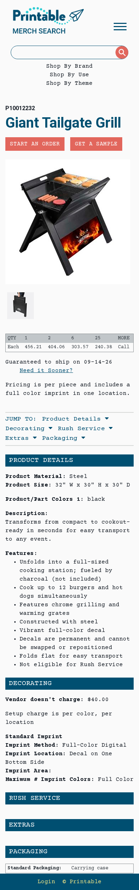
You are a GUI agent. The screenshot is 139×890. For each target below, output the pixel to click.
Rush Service (83, 428)
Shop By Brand (69, 66)
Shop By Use (69, 75)
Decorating (26, 428)
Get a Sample (96, 144)
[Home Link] (48, 21)
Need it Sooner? (46, 370)
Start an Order (35, 144)
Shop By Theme (69, 83)
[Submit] (121, 52)
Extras (19, 438)
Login (46, 882)
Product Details (73, 419)
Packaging (61, 438)
